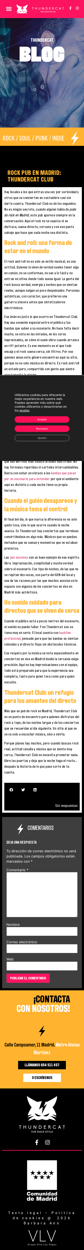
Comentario (17, 870)
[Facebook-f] (70, 8)
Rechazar (42, 428)
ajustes (24, 410)
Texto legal (25, 1213)
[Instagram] (77, 8)
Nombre (13, 924)
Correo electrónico (21, 942)
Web (10, 959)
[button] (8, 8)
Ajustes (42, 437)
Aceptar (42, 419)
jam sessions (19, 557)
